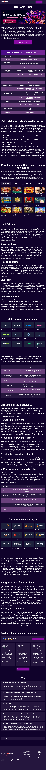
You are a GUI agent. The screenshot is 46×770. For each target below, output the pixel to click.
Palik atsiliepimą (37, 639)
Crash (27, 183)
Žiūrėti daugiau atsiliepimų (23, 668)
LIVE (16, 183)
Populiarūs (5, 183)
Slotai (39, 183)
